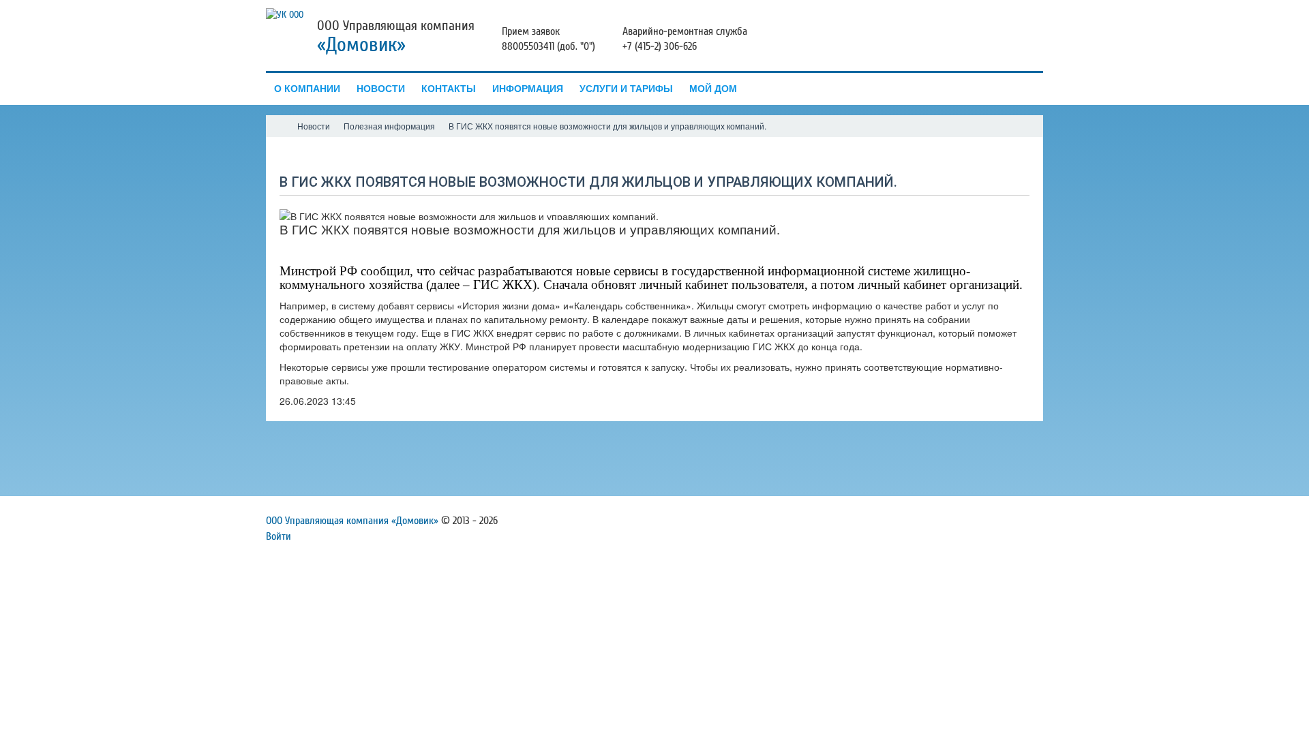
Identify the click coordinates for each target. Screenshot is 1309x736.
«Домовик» (361, 45)
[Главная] (278, 126)
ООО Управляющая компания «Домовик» (352, 521)
